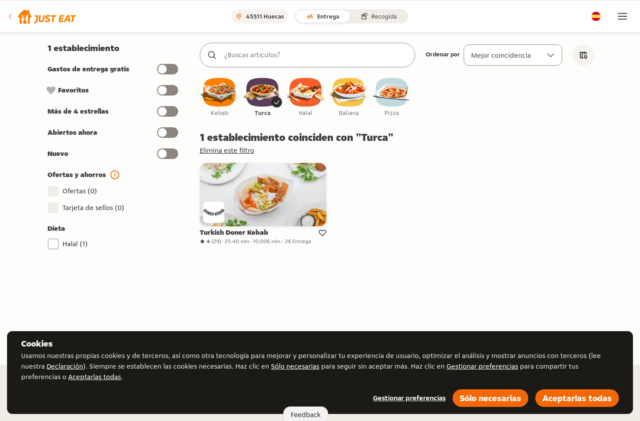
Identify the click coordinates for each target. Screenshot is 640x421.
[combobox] (316, 55)
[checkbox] (219, 97)
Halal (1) (75, 243)
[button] (41, 16)
